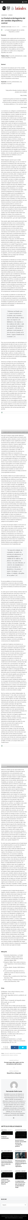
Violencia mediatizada (5, 1137)
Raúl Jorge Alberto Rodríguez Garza (10, 1150)
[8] (5, 670)
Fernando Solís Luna (14, 1091)
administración (5, 1055)
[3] (14, 336)
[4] (20, 447)
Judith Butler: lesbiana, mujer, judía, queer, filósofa (5, 1182)
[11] (18, 840)
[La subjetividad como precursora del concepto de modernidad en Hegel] (21, 1175)
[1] (14, 163)
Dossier (10, 15)
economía (18, 1053)
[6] (16, 575)
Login (25, 1)
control (15, 1055)
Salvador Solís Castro (21, 1130)
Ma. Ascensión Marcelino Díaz (8, 1171)
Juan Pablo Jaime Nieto (21, 1171)
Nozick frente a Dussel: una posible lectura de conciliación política (20, 1143)
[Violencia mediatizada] (7, 1133)
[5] (25, 493)
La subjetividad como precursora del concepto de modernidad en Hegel (20, 1184)
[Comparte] (15, 1047)
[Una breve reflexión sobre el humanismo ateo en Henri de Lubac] (7, 1155)
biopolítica (12, 1053)
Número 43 (4, 15)
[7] (1, 588)
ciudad (11, 1055)
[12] (2, 927)
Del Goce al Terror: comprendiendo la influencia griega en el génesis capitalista (21, 1163)
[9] (10, 698)
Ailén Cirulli (4, 1130)
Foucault (6, 1053)
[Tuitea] (23, 1047)
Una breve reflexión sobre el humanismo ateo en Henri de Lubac (7, 1163)
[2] (13, 286)
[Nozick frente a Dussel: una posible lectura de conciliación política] (21, 1134)
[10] (21, 833)
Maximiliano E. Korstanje (21, 1150)
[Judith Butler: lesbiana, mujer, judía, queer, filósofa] (7, 1175)
